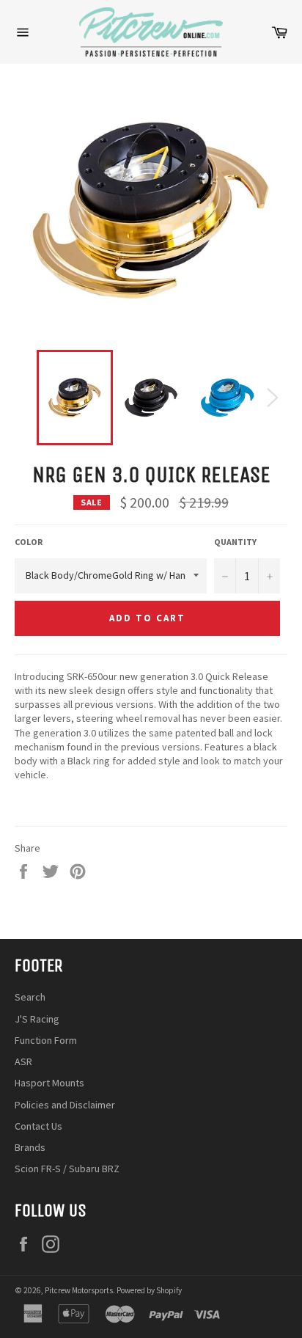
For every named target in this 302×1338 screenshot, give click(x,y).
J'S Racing (37, 1019)
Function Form (46, 1040)
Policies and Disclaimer (65, 1104)
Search (30, 997)
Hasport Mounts (49, 1082)
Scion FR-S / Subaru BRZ (67, 1168)
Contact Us (38, 1126)
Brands (30, 1147)
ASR (23, 1061)
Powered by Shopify (149, 1290)
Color (29, 541)
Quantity (235, 541)
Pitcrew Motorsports (79, 1290)
